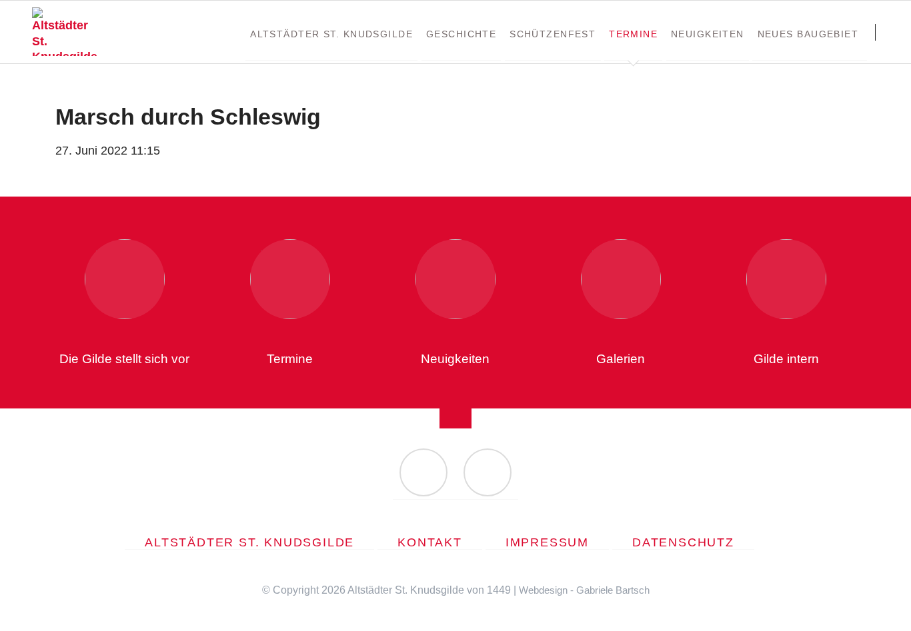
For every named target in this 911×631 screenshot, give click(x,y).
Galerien (620, 359)
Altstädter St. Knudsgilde (249, 542)
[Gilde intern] (786, 279)
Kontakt (429, 542)
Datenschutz (683, 542)
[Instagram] (488, 472)
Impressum (547, 542)
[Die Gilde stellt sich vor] (125, 279)
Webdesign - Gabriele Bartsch (584, 590)
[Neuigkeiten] (455, 279)
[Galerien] (621, 279)
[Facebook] (423, 472)
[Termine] (290, 279)
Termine (290, 359)
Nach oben (455, 408)
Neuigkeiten (455, 359)
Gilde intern (786, 359)
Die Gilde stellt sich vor (124, 359)
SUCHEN (889, 32)
